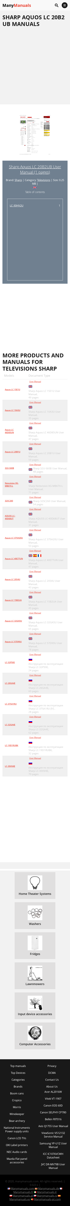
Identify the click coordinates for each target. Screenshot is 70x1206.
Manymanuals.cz (47, 1196)
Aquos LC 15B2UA (13, 600)
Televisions (43, 180)
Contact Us (52, 1079)
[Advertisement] (35, 66)
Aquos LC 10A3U (12, 410)
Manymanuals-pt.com (47, 1199)
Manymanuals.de (48, 1188)
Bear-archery (17, 1121)
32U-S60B (9, 468)
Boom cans (17, 1093)
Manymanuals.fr (23, 1192)
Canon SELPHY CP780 (53, 1112)
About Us (52, 1086)
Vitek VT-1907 (53, 1098)
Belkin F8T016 (53, 1119)
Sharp (18, 180)
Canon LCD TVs (17, 1138)
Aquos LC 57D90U (13, 641)
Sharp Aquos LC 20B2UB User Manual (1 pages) (35, 169)
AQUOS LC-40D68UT (10, 517)
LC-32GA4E (10, 724)
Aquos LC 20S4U (12, 579)
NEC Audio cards (17, 1152)
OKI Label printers (17, 1145)
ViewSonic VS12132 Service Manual (53, 1134)
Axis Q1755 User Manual (53, 1126)
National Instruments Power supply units (17, 1129)
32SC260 (9, 500)
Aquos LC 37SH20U (14, 537)
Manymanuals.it (47, 1192)
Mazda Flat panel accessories (17, 1160)
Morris (17, 1107)
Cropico (17, 1100)
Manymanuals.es (19, 1199)
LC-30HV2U (16, 205)
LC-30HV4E (10, 766)
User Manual (35, 381)
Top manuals (18, 1066)
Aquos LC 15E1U (12, 389)
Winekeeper (17, 1114)
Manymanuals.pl (23, 1196)
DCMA (52, 1073)
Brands (18, 1086)
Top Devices (18, 1073)
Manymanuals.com (22, 1188)
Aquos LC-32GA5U (13, 621)
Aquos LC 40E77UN (14, 558)
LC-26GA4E (10, 683)
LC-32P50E (10, 662)
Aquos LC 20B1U (12, 451)
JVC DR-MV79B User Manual (53, 1166)
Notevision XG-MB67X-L (12, 484)
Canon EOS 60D (53, 1105)
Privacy (52, 1066)
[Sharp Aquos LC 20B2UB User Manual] (35, 137)
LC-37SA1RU (11, 704)
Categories (18, 1079)
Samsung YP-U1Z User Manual (53, 1145)
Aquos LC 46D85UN (9, 431)
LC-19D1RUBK (11, 745)
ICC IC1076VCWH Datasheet (53, 1155)
